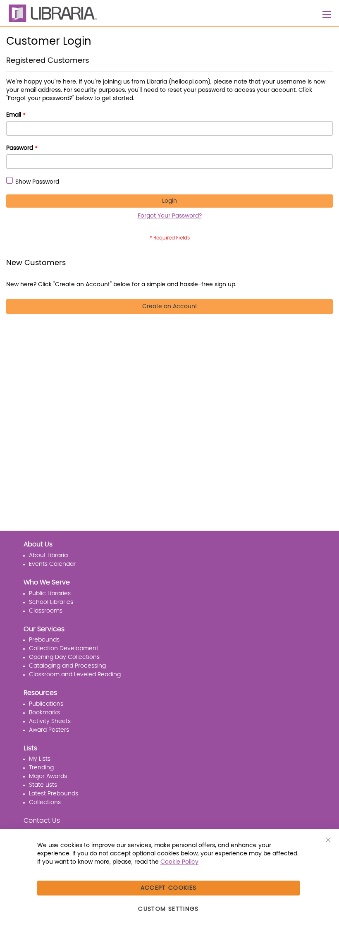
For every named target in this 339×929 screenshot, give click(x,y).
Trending (41, 768)
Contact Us (42, 820)
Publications (46, 704)
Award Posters (49, 730)
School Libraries (51, 602)
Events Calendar (52, 564)
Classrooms (45, 611)
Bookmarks (44, 713)
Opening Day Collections (64, 657)
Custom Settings (168, 909)
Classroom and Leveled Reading (75, 675)
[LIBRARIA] (51, 13)
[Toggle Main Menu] (327, 14)
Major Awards (48, 776)
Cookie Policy (179, 862)
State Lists (43, 785)
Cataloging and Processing (67, 666)
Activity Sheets (50, 721)
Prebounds (44, 640)
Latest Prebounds (53, 794)
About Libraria (48, 555)
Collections (45, 802)
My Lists (39, 759)
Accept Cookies (169, 888)
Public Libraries (50, 593)
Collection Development (63, 648)
